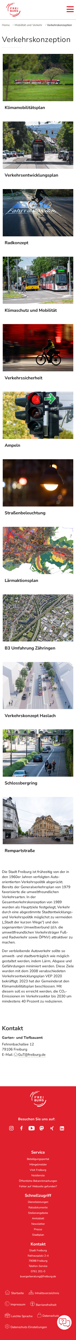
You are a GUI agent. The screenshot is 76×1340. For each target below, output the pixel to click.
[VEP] (38, 167)
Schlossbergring (21, 783)
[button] (38, 1099)
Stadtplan (38, 1235)
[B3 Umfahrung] (38, 640)
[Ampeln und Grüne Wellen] (38, 437)
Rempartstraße (20, 851)
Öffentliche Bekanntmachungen (38, 1181)
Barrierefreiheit (46, 1305)
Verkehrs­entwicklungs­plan (31, 175)
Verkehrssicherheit (23, 378)
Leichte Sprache (22, 1316)
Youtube (31, 1128)
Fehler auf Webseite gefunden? (38, 1186)
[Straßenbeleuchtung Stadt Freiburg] (38, 505)
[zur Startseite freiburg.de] (17, 10)
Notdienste (38, 1175)
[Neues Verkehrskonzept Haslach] (38, 707)
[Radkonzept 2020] (38, 235)
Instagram (11, 1128)
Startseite (17, 1293)
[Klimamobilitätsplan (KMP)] (38, 100)
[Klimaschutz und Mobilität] (38, 302)
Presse (38, 1229)
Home (6, 25)
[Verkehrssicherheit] (38, 370)
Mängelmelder (38, 1164)
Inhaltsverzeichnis (47, 1293)
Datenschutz (50, 1316)
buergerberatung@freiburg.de (38, 1276)
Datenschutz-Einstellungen (29, 1327)
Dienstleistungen (38, 1202)
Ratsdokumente (38, 1207)
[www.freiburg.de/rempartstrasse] (38, 843)
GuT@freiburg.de (32, 1054)
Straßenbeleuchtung (25, 513)
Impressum (18, 1304)
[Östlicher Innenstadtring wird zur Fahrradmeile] (38, 775)
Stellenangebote (38, 1213)
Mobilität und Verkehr (28, 25)
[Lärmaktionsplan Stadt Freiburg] (38, 572)
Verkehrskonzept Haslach (30, 716)
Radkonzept (16, 243)
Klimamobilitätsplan (25, 108)
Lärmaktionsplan (21, 580)
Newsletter (38, 1224)
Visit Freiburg (38, 1170)
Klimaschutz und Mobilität (31, 310)
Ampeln (12, 445)
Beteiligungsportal (38, 1159)
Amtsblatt (38, 1218)
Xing (52, 1128)
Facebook (21, 1128)
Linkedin (62, 1128)
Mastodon (42, 1128)
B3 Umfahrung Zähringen (30, 648)
